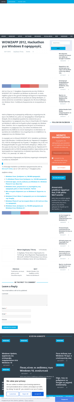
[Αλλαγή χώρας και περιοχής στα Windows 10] (54, 243)
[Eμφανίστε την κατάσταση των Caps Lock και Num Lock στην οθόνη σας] (54, 68)
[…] (61, 209)
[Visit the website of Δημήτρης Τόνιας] (17, 262)
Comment (5, 294)
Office (20, 36)
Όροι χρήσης (69, 396)
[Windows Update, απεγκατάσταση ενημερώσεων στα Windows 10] (10, 374)
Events (28, 51)
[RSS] (72, 1)
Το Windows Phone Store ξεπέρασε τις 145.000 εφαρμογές (26, 179)
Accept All (38, 394)
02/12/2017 (60, 387)
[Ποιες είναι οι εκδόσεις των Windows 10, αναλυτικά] (37, 352)
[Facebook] (57, 1)
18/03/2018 (63, 60)
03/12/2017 (24, 373)
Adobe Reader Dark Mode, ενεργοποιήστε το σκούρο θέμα (65, 112)
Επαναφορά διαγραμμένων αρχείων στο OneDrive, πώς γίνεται (64, 84)
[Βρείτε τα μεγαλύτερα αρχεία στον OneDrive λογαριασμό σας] (54, 97)
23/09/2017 (63, 116)
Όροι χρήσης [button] (29, 400)
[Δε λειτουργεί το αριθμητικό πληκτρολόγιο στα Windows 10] (54, 217)
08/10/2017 (63, 103)
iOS (71, 36)
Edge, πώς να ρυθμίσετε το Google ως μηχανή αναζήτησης (64, 381)
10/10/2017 (63, 89)
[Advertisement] (49, 18)
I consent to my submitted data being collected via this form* (59, 160)
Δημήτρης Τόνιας (18, 51)
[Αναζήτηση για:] (61, 43)
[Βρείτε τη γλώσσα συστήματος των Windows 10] (54, 266)
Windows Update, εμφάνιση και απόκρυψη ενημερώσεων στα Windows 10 (10, 358)
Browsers (37, 36)
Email (4, 314)
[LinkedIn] (68, 1)
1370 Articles (43, 250)
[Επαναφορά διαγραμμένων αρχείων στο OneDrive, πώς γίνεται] (54, 83)
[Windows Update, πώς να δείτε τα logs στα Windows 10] (54, 254)
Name (4, 308)
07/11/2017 (63, 75)
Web (56, 36)
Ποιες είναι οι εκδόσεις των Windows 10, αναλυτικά (36, 369)
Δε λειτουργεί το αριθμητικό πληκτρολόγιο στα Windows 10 (65, 217)
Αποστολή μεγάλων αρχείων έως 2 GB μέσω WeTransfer (60, 191)
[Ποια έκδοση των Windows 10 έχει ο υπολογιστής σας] (64, 345)
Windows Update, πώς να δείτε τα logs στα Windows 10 (65, 254)
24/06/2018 (63, 222)
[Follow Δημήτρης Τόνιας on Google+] (26, 262)
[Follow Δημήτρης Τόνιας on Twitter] (23, 262)
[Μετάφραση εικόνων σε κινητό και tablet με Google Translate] (54, 56)
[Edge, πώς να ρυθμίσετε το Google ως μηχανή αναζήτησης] (64, 370)
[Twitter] (61, 1)
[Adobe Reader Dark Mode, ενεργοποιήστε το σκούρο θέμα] (54, 111)
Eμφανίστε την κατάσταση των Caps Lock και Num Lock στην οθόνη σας (65, 70)
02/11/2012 (7, 51)
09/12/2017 (63, 235)
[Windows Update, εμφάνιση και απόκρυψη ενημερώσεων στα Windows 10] (10, 345)
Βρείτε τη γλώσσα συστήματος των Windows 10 (65, 265)
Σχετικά (3, 1)
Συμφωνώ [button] (64, 399)
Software (28, 36)
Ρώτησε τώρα (21, 1)
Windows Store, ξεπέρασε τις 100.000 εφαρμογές (23, 176)
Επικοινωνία (11, 1)
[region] (25, 388)
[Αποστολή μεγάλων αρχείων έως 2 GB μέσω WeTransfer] (61, 180)
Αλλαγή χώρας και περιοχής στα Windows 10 (65, 242)
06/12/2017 (63, 246)
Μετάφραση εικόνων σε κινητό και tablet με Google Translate (65, 56)
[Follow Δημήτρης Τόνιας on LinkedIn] (29, 262)
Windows (12, 36)
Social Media (48, 36)
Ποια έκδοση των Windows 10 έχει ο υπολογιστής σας (64, 355)
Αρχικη (3, 36)
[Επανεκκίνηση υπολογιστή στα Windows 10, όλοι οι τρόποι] (54, 230)
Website (4, 319)
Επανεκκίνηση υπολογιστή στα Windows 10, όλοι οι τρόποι (65, 230)
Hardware (64, 36)
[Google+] (64, 1)
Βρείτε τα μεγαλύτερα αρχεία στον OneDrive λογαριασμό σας (64, 98)
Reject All (25, 394)
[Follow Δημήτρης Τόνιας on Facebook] (20, 262)
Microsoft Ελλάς (7, 169)
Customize (12, 394)
